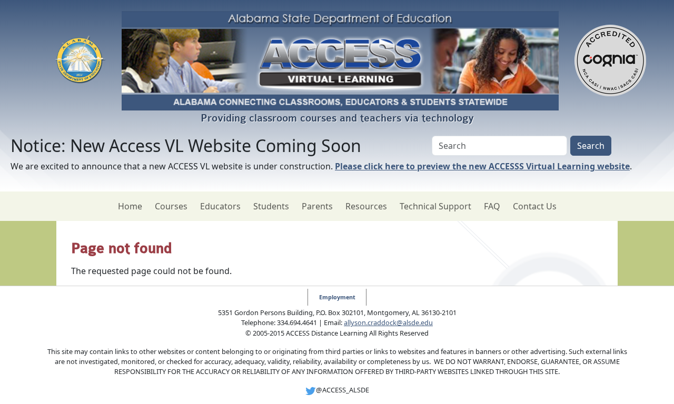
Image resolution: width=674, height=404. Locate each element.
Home (130, 206)
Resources (366, 206)
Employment (337, 297)
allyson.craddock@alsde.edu (388, 322)
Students (271, 206)
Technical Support (435, 206)
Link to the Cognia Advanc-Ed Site (610, 60)
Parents (317, 206)
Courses (171, 206)
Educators (220, 206)
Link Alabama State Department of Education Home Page (80, 60)
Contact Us (535, 206)
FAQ (492, 206)
